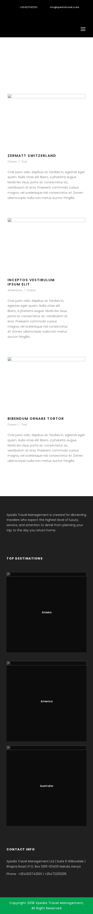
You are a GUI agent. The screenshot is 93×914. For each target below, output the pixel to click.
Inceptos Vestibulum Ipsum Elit (31, 282)
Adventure (15, 290)
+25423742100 (28, 7)
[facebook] (15, 14)
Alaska (46, 612)
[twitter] (22, 14)
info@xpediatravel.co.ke (64, 7)
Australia (46, 786)
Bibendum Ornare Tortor (36, 418)
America (47, 701)
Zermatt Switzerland (32, 155)
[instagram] (30, 14)
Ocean (12, 161)
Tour (24, 161)
